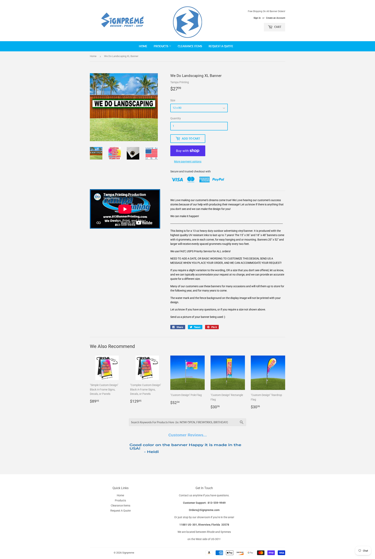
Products (161, 46)
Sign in (257, 18)
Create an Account (275, 18)
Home (143, 46)
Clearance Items (190, 46)
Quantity (175, 118)
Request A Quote (221, 46)
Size (172, 100)
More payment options (187, 161)
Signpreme (128, 552)
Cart (277, 27)
